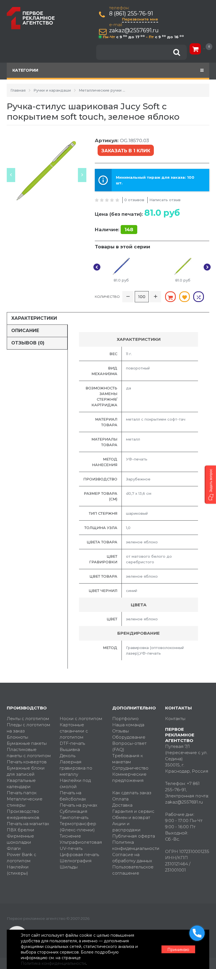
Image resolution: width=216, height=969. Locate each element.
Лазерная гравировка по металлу (76, 768)
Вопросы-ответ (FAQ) (129, 746)
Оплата (120, 799)
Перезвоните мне (140, 19)
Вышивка (70, 749)
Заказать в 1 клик (125, 150)
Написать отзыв (165, 200)
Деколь (67, 755)
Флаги (14, 848)
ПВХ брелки (20, 829)
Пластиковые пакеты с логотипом (29, 752)
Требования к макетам (127, 758)
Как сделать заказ (131, 792)
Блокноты (17, 737)
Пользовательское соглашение (133, 870)
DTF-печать (72, 743)
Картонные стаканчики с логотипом (74, 731)
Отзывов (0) (27, 343)
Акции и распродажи (126, 826)
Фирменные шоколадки (20, 839)
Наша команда (128, 724)
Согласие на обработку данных (132, 857)
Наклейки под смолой (75, 783)
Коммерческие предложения (129, 777)
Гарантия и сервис (133, 811)
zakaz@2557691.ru (134, 30)
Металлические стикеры (24, 802)
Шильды (69, 867)
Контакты (175, 718)
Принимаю (178, 949)
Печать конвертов (27, 761)
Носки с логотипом (81, 718)
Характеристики (34, 318)
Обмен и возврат (131, 817)
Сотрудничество (130, 768)
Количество (107, 296)
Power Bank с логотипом (21, 857)
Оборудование (128, 737)
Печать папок (22, 792)
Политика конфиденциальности (134, 845)
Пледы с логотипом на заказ (28, 728)
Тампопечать (74, 817)
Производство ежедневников (23, 814)
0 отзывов (134, 200)
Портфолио (125, 718)
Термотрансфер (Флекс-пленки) (78, 826)
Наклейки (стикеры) (18, 870)
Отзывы (120, 731)
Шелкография (76, 860)
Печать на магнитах (28, 823)
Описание (25, 330)
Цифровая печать (79, 854)
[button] (210, 485)
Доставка (122, 805)
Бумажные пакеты (27, 743)
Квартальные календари (21, 783)
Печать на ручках (78, 805)
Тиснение (70, 836)
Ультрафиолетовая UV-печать (81, 845)
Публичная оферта (133, 836)
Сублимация (73, 811)
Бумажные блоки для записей (26, 771)
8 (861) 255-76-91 (131, 14)
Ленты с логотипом (28, 718)
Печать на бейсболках (73, 796)
